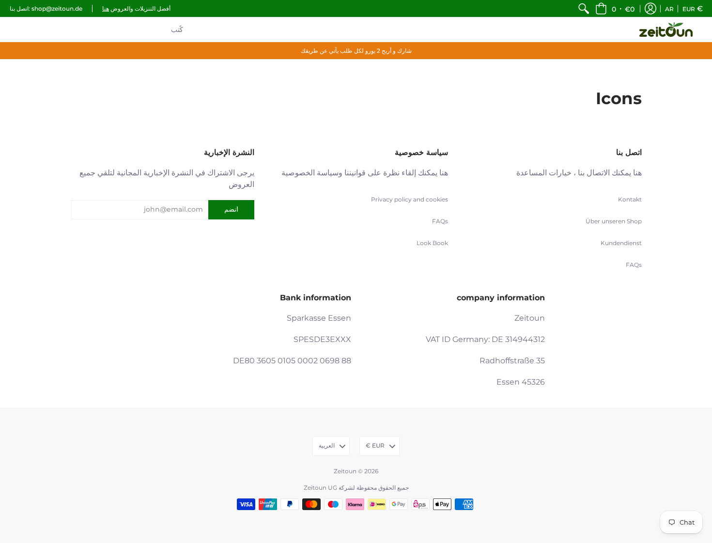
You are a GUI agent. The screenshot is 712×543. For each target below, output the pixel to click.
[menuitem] (583, 8)
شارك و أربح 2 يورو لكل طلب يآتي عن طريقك (356, 50)
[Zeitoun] (666, 29)
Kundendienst (621, 243)
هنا (105, 8)
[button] (614, 8)
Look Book (432, 243)
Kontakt (630, 199)
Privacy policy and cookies (409, 199)
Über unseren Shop (614, 221)
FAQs (634, 264)
